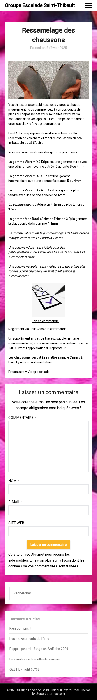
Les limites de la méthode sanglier (35, 659)
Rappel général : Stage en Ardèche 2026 (38, 649)
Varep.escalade (39, 372)
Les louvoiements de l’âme (29, 639)
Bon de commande (45, 321)
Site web (16, 523)
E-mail (15, 502)
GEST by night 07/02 (24, 669)
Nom (13, 481)
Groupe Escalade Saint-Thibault (40, 5)
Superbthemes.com (50, 693)
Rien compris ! (20, 628)
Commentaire (22, 417)
